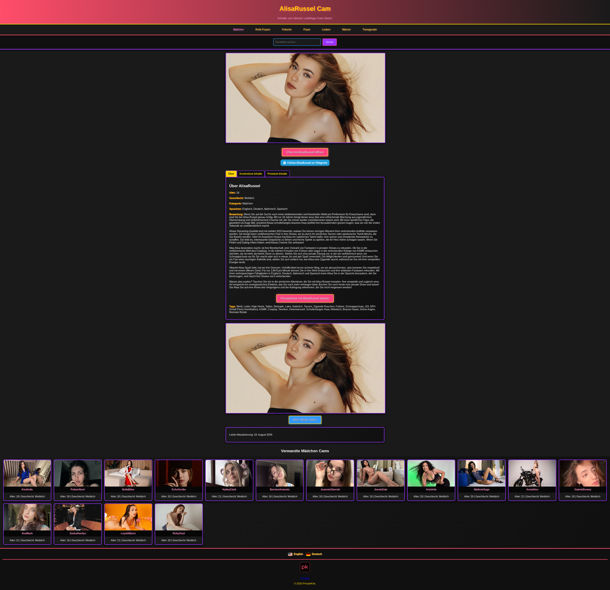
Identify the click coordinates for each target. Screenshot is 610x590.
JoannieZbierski (330, 489)
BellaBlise (128, 489)
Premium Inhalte (277, 173)
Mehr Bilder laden (305, 419)
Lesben (326, 29)
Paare (306, 29)
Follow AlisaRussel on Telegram (307, 162)
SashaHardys (78, 533)
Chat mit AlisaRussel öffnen (305, 152)
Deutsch (317, 554)
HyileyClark (229, 489)
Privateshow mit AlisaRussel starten (305, 298)
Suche (329, 42)
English (298, 554)
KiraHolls (27, 489)
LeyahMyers (128, 533)
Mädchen (238, 29)
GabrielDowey (582, 489)
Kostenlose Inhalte (251, 173)
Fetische (287, 29)
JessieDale (380, 489)
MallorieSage (482, 489)
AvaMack (27, 533)
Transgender (370, 29)
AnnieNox (532, 489)
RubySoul (179, 533)
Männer (346, 29)
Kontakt (305, 578)
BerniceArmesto (280, 489)
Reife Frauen (262, 29)
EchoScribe (179, 489)
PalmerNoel (78, 489)
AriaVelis (431, 489)
